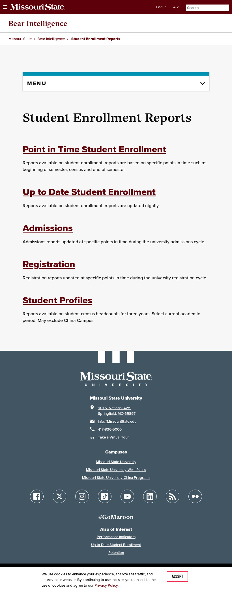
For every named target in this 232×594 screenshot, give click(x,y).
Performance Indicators (116, 537)
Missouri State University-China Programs (116, 477)
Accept (177, 576)
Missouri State (20, 38)
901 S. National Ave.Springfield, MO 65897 (117, 410)
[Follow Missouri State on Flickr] (195, 496)
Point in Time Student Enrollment (94, 149)
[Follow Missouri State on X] (59, 496)
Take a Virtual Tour (113, 437)
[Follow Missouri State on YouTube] (127, 496)
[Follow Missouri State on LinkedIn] (150, 496)
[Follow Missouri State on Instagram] (82, 496)
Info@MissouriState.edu (117, 421)
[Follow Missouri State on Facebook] (37, 496)
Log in (161, 7)
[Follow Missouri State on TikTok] (104, 496)
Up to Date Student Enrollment (89, 192)
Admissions (48, 228)
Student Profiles (57, 300)
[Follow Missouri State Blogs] (172, 496)
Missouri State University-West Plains (116, 469)
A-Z (176, 7)
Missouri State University (116, 461)
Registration (49, 264)
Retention (116, 552)
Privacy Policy (106, 585)
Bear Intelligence (37, 23)
